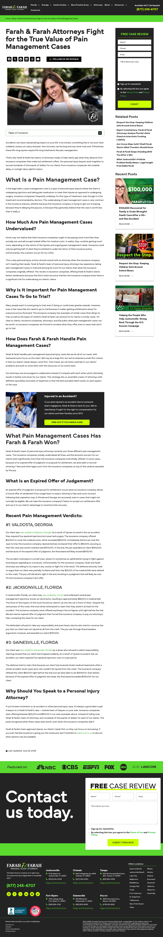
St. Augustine (135, 897)
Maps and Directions (56, 883)
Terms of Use (132, 92)
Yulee (132, 907)
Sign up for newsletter (130, 84)
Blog (14, 18)
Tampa (103, 870)
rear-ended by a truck (53, 595)
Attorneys (98, 5)
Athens (150, 872)
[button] (9, 59)
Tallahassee (134, 900)
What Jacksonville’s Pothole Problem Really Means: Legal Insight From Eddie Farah (135, 162)
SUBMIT (134, 104)
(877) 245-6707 (21, 886)
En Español (155, 5)
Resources (119, 5)
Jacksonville (52, 870)
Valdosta (150, 886)
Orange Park (134, 886)
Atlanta (150, 876)
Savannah (151, 883)
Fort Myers (52, 896)
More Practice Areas (80, 5)
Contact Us (35, 10)
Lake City (133, 876)
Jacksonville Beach (137, 872)
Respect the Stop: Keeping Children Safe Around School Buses (134, 267)
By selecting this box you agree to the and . (135, 92)
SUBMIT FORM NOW (123, 842)
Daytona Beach (136, 869)
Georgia (45, 5)
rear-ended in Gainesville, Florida (36, 650)
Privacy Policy (10, 931)
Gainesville (79, 896)
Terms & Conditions (12, 929)
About (107, 5)
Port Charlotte (135, 893)
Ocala (132, 890)
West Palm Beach (137, 904)
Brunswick (151, 879)
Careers (8, 927)
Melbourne (134, 879)
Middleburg (134, 883)
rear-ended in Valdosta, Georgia (35, 532)
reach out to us (84, 733)
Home (8, 18)
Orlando (77, 870)
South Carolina (59, 5)
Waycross (151, 890)
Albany (149, 869)
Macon (104, 896)
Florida (34, 5)
